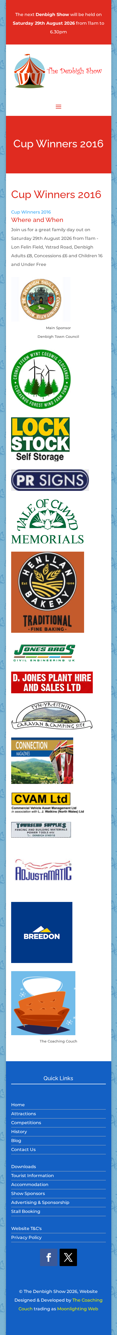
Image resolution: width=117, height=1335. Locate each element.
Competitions (26, 1122)
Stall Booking (25, 1211)
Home (18, 1104)
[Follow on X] (68, 1257)
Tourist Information (32, 1175)
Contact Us (23, 1149)
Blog (16, 1140)
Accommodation (29, 1184)
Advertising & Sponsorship (40, 1202)
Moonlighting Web (77, 1308)
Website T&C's (26, 1228)
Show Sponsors (28, 1193)
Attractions (23, 1113)
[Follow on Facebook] (48, 1257)
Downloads (23, 1166)
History (19, 1131)
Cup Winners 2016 (31, 212)
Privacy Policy (26, 1237)
